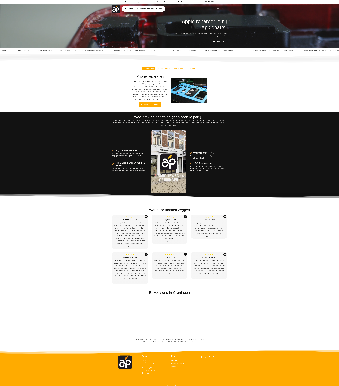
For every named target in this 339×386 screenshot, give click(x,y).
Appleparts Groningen (171, 385)
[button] (130, 9)
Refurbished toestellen (178, 363)
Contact (173, 366)
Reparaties (174, 360)
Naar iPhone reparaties (150, 104)
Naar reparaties (218, 41)
